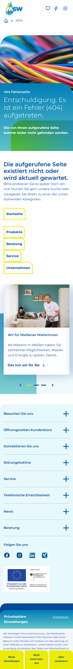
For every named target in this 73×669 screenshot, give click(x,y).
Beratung (14, 244)
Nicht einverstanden (36, 659)
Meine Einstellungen (12, 659)
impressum (60, 616)
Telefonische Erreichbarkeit (27, 495)
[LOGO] (14, 8)
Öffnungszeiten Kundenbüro (28, 430)
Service (12, 256)
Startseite (8, 21)
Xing (44, 555)
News (8, 511)
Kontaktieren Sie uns (21, 446)
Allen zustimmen (61, 659)
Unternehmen (18, 268)
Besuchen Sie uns (18, 414)
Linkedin (32, 555)
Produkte (14, 232)
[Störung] (56, 8)
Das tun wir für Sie (24, 365)
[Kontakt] (47, 8)
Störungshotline (17, 462)
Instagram (19, 555)
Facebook (7, 555)
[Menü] (65, 8)
